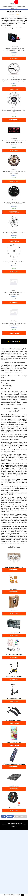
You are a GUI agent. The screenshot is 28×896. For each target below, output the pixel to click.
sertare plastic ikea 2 (14, 633)
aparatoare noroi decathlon (14, 720)
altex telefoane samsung (14, 742)
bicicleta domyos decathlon (14, 676)
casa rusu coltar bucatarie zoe (14, 567)
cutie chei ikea (14, 611)
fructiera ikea (14, 589)
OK (22, 894)
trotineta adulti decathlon (14, 698)
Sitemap (14, 826)
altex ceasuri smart (14, 808)
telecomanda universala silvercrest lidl (14, 764)
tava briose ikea (14, 786)
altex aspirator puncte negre (14, 654)
